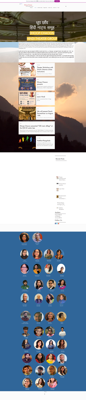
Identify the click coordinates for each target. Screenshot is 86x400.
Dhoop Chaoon (28, 5)
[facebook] (65, 6)
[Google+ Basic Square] (58, 223)
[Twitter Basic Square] (57, 223)
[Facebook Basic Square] (55, 223)
